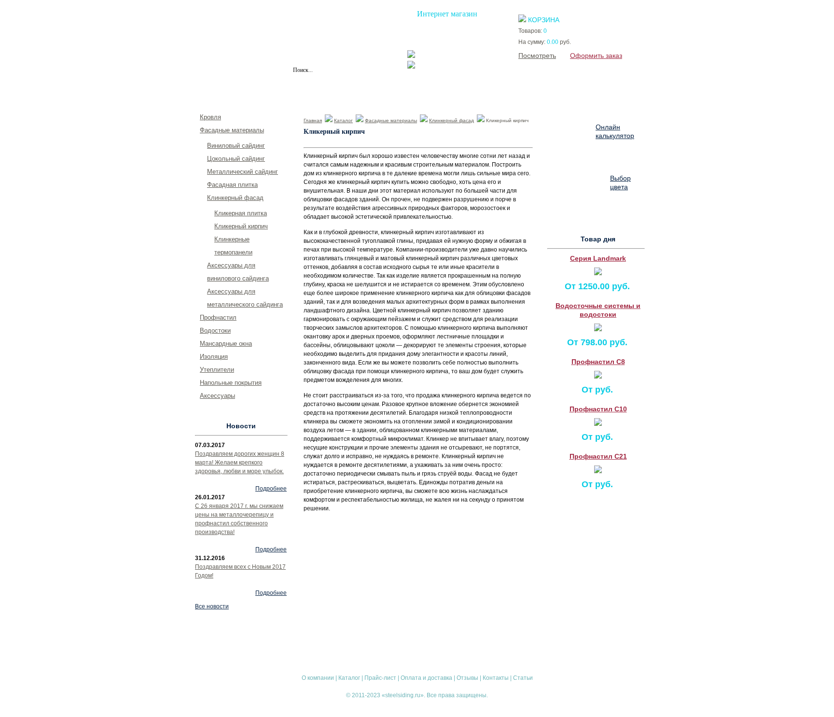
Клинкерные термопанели (233, 246)
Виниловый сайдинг (236, 145)
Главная (313, 120)
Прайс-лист (310, 89)
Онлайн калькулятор (615, 131)
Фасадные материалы (391, 120)
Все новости (212, 606)
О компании (210, 89)
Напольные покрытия (231, 382)
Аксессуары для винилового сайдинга (238, 272)
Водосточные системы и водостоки (598, 310)
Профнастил (218, 317)
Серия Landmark (598, 258)
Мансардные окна (226, 343)
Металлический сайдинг (242, 171)
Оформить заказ (596, 55)
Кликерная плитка (240, 213)
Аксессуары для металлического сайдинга (245, 298)
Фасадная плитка (232, 184)
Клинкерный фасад (451, 120)
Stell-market (460, 66)
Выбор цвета (620, 182)
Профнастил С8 (598, 362)
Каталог (261, 89)
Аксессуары (217, 395)
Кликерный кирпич (241, 226)
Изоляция (214, 356)
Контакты (484, 89)
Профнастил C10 (598, 409)
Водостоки (215, 330)
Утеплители (217, 369)
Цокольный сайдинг (236, 158)
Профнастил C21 (598, 456)
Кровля (210, 117)
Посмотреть (537, 55)
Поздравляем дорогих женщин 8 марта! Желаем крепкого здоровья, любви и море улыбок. (239, 462)
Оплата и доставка (376, 89)
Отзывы (437, 89)
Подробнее (271, 488)
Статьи (528, 89)
